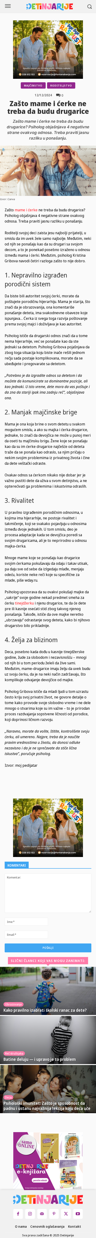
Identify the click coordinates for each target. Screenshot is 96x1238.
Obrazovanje (13, 1004)
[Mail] (42, 1214)
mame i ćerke (26, 209)
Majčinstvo (33, 85)
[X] (50, 787)
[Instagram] (30, 1214)
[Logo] (50, 7)
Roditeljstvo (61, 85)
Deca (8, 1097)
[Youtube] (78, 1214)
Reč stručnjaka (14, 1053)
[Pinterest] (60, 787)
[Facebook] (39, 787)
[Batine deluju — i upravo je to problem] (48, 1040)
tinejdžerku (24, 603)
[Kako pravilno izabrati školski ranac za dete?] (48, 991)
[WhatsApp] (71, 787)
